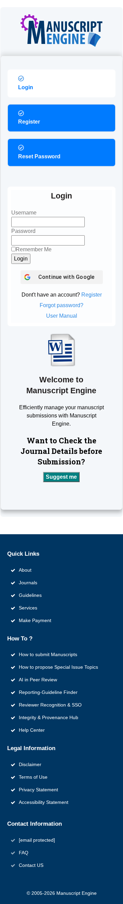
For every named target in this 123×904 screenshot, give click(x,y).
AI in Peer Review (38, 679)
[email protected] (37, 840)
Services (28, 607)
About (25, 570)
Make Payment (35, 620)
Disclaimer (30, 764)
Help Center (32, 730)
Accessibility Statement (43, 802)
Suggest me (61, 477)
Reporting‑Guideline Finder (48, 692)
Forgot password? (61, 305)
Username (24, 213)
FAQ (23, 852)
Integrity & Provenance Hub (48, 717)
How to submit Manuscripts (48, 654)
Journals (28, 582)
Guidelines (30, 595)
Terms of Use (33, 777)
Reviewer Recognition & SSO (50, 705)
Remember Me (34, 249)
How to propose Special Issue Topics (58, 667)
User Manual (61, 316)
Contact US (31, 865)
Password (23, 231)
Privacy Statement (38, 789)
